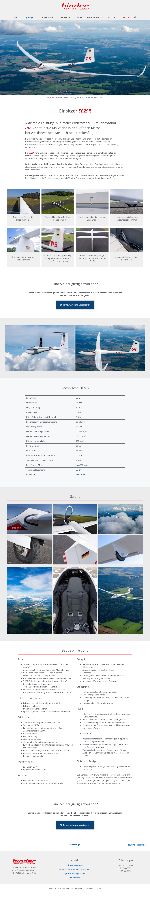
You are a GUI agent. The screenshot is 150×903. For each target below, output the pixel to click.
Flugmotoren (47, 17)
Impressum (79, 888)
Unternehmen (93, 17)
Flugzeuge (28, 17)
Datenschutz (89, 888)
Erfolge (111, 17)
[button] (135, 17)
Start (16, 17)
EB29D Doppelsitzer (137, 845)
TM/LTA (78, 17)
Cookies (98, 888)
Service (64, 17)
